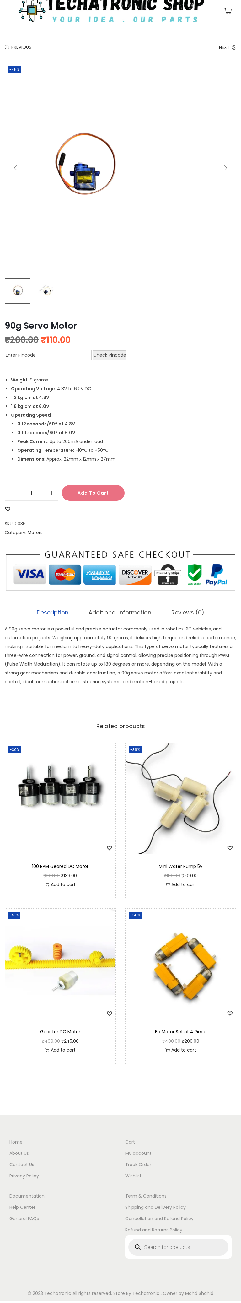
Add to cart (93, 493)
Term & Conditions (146, 1196)
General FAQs (24, 1218)
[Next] (225, 168)
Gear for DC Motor (60, 1032)
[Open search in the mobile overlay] (178, 1247)
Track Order (138, 1164)
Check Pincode (109, 355)
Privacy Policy (24, 1176)
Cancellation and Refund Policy (159, 1218)
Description (52, 612)
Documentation (27, 1196)
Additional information (119, 612)
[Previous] (16, 168)
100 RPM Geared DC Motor (60, 866)
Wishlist (133, 1176)
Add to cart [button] (63, 884)
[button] (7, 508)
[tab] (52, 612)
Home (16, 1142)
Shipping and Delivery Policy (155, 1207)
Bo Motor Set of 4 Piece (180, 1032)
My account (138, 1153)
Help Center (22, 1207)
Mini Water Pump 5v (180, 866)
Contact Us (21, 1164)
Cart (130, 1142)
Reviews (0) (187, 612)
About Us (19, 1153)
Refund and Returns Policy (153, 1230)
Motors (35, 532)
